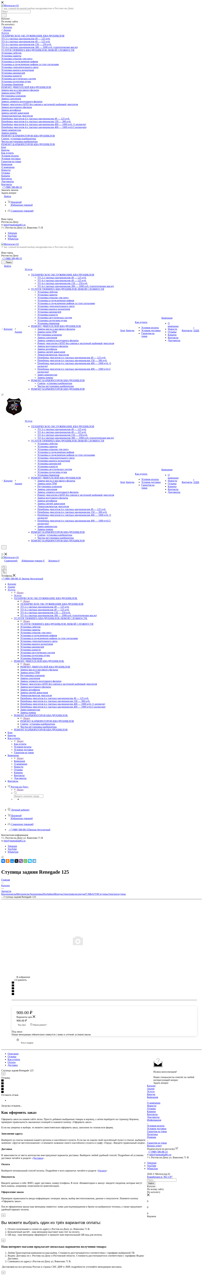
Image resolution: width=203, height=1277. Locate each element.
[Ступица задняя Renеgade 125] (101, 940)
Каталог (151, 1085)
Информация (154, 1120)
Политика (152, 1134)
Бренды (151, 1094)
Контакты (152, 1114)
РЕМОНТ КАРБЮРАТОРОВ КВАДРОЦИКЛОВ (47, 721)
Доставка (13, 1065)
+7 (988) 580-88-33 (12, 187)
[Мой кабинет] (2, 551)
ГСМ (87, 894)
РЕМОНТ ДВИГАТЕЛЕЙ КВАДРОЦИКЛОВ (45, 666)
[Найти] (4, 15)
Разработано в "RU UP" (160, 1176)
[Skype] (30, 861)
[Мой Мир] (12, 861)
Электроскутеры (117, 894)
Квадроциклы (8, 894)
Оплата (12, 1062)
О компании (153, 1103)
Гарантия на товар (157, 1131)
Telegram (12, 233)
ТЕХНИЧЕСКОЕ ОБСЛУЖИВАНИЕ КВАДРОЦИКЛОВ (51, 604)
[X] (16, 861)
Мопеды (58, 894)
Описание (13, 1053)
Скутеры (103, 894)
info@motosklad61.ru (15, 224)
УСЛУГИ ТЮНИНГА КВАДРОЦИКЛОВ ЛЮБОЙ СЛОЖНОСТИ (56, 624)
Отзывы (12, 1056)
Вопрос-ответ (154, 1145)
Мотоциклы (22, 894)
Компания (19, 761)
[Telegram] (34, 861)
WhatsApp (13, 238)
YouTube (12, 236)
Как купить (20, 744)
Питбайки (48, 894)
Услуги (18, 595)
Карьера (151, 1111)
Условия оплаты (155, 1125)
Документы (153, 1117)
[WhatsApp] (25, 861)
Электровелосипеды (74, 894)
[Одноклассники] (8, 861)
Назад (20, 592)
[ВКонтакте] (3, 861)
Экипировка (36, 894)
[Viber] (21, 861)
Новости (151, 1105)
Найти (151, 1183)
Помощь (151, 1137)
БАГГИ (94, 894)
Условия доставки (156, 1128)
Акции (150, 1088)
